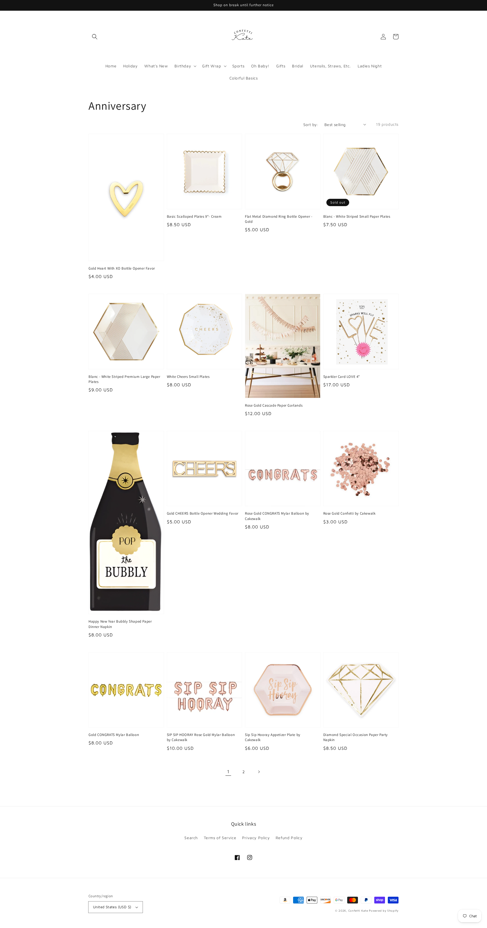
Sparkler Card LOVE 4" (341, 376)
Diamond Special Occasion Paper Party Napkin (355, 737)
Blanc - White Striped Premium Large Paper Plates (124, 379)
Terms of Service (220, 837)
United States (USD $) (112, 907)
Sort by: (310, 124)
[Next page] (259, 772)
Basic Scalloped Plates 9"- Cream (194, 216)
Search (191, 837)
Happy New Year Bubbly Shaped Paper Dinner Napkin (120, 624)
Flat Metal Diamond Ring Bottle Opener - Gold (278, 219)
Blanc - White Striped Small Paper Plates (356, 216)
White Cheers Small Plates (188, 376)
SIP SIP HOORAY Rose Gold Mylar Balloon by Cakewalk (201, 737)
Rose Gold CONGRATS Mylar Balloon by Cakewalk (277, 516)
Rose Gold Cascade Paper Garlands (273, 405)
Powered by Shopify (384, 910)
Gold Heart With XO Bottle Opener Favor (121, 268)
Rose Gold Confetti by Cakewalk (349, 513)
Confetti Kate (358, 910)
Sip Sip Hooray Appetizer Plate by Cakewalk (272, 737)
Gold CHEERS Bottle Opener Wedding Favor (202, 513)
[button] (94, 36)
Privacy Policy (256, 837)
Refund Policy (289, 837)
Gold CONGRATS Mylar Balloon (113, 734)
